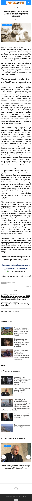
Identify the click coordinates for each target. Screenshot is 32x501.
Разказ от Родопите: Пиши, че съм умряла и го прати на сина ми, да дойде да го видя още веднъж (22, 331)
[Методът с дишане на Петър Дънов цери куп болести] (28, 287)
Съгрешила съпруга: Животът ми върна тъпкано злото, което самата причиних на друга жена (21, 342)
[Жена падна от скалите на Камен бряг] (7, 428)
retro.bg (4, 139)
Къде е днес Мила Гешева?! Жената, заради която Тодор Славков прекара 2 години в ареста (22, 380)
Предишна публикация (15, 297)
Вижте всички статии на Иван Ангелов (16, 276)
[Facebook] (16, 488)
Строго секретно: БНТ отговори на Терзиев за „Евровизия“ (21, 415)
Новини (7, 446)
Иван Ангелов (18, 20)
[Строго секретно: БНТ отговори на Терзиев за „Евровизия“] (7, 417)
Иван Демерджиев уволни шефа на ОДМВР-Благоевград (22, 390)
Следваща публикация (15, 303)
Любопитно (7, 24)
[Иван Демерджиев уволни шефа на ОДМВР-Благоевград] (7, 391)
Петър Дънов (11, 283)
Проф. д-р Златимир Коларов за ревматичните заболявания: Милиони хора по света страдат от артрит (22, 354)
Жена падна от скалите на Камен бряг (22, 426)
